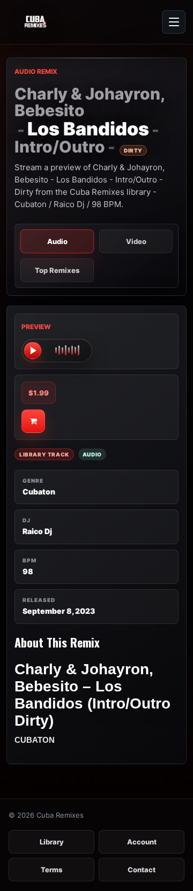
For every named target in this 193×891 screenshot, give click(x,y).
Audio (57, 241)
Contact (141, 869)
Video (136, 241)
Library (52, 841)
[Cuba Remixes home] (59, 22)
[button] (56, 350)
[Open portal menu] (173, 22)
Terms (51, 869)
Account (142, 841)
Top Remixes (57, 270)
